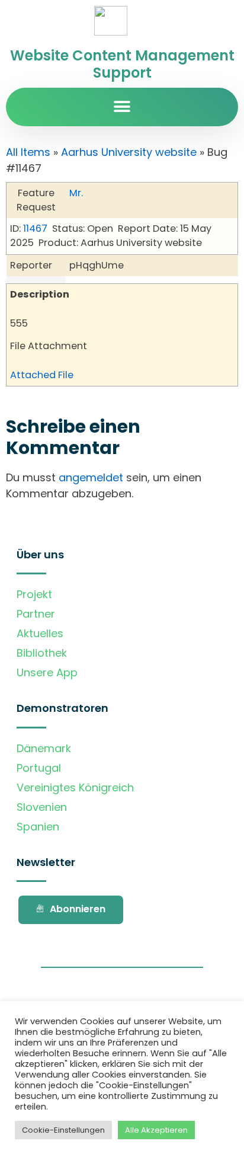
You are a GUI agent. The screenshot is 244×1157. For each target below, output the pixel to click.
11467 (35, 228)
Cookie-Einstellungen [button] (63, 1130)
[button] (122, 107)
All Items (28, 152)
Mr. (76, 193)
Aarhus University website (129, 152)
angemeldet (91, 477)
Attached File (41, 375)
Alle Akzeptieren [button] (156, 1130)
